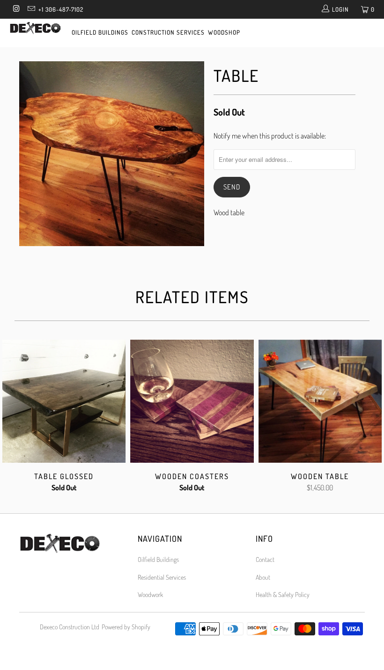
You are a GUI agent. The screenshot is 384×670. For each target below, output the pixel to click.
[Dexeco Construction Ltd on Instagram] (16, 9)
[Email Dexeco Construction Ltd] (30, 9)
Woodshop (224, 32)
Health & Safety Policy (283, 594)
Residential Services (162, 577)
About (263, 577)
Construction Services (168, 32)
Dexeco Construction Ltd (69, 627)
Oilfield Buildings (100, 32)
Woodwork (150, 594)
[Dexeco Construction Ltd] (35, 29)
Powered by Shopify (126, 627)
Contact (265, 559)
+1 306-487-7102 (60, 9)
